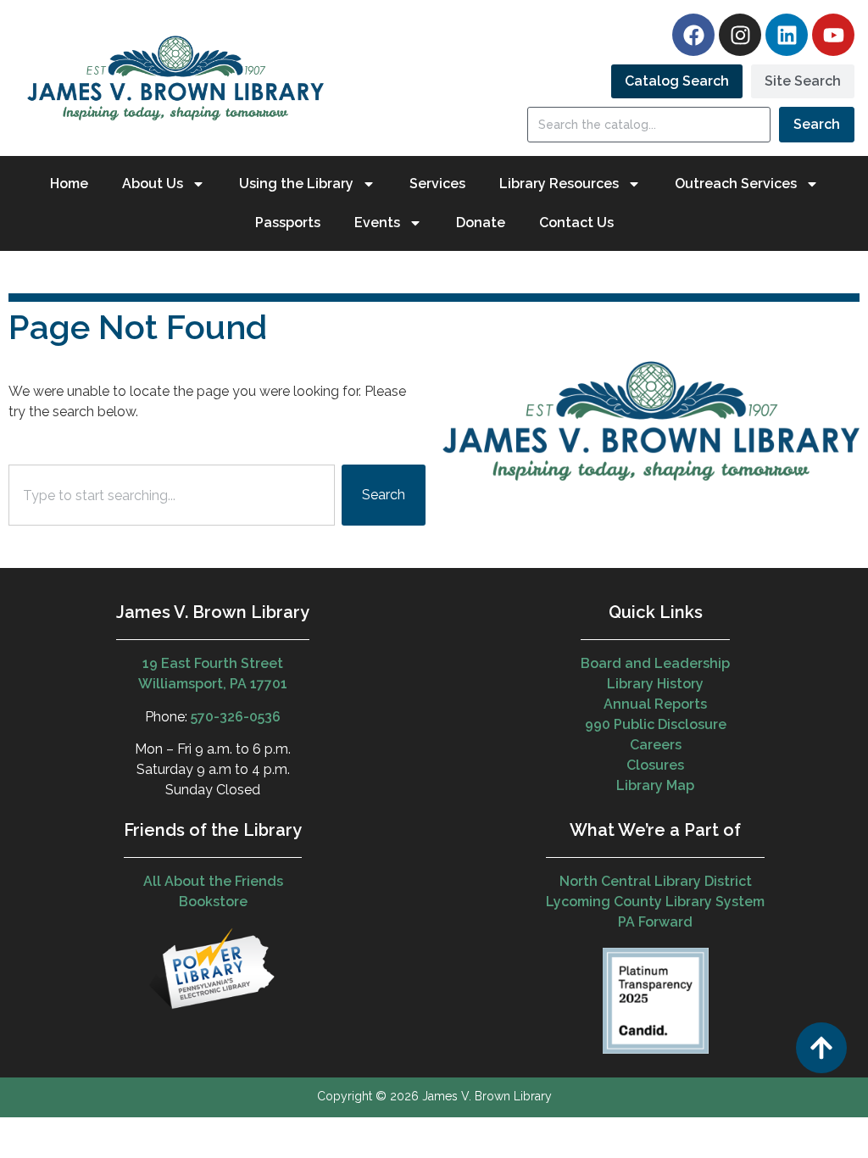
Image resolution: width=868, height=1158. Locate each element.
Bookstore (213, 902)
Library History (655, 684)
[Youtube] (833, 35)
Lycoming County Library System (655, 902)
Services (437, 183)
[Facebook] (693, 35)
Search (816, 124)
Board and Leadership (655, 663)
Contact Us (576, 222)
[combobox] (171, 495)
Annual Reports (655, 704)
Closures (655, 765)
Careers (656, 745)
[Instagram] (740, 35)
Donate (480, 222)
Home (69, 183)
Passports (287, 222)
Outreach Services (736, 183)
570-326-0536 (236, 717)
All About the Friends (213, 881)
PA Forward (655, 922)
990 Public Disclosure (655, 724)
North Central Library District (655, 881)
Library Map (655, 785)
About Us (152, 183)
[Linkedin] (786, 35)
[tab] (677, 81)
